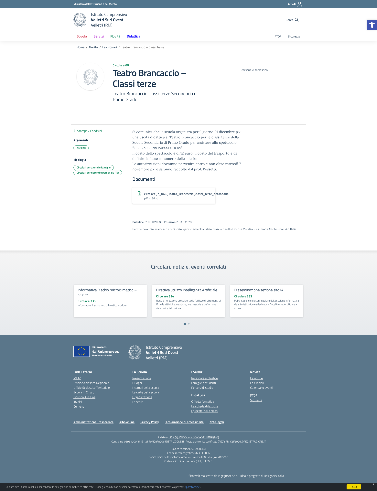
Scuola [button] (82, 36)
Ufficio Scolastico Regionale (91, 382)
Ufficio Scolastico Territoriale (91, 387)
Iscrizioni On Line (84, 397)
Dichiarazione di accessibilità (184, 422)
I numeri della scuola (145, 387)
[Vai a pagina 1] (185, 324)
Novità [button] (115, 36)
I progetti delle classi (204, 411)
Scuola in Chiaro (83, 392)
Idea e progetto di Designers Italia (262, 475)
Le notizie (256, 378)
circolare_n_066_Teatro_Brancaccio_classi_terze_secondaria (186, 193)
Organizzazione (142, 397)
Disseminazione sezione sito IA (258, 290)
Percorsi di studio (202, 387)
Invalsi (77, 401)
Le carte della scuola (145, 392)
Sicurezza (294, 36)
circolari (81, 148)
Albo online (127, 422)
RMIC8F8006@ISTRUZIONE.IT (166, 441)
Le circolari (257, 382)
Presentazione (141, 378)
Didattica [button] (133, 36)
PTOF (278, 36)
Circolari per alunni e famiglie (94, 167)
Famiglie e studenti (203, 382)
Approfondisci (192, 487)
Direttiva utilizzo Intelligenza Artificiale (186, 290)
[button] (372, 25)
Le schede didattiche (204, 406)
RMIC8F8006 (202, 453)
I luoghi (137, 382)
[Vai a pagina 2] (189, 324)
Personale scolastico (204, 378)
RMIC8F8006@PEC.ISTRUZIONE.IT (245, 441)
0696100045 (132, 441)
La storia (138, 401)
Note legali (217, 422)
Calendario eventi (261, 387)
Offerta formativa (202, 401)
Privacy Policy (149, 422)
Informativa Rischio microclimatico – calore (107, 292)
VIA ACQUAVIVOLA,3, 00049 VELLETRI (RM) (194, 437)
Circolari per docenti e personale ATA (98, 172)
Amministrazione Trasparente (93, 422)
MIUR (77, 378)
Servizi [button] (99, 36)
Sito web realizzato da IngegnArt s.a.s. (213, 475)
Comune (78, 406)
